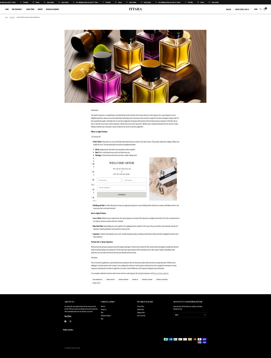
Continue (121, 195)
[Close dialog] (174, 160)
